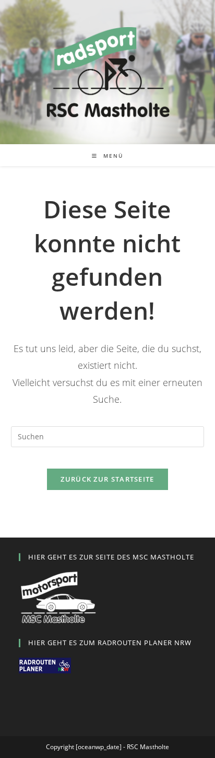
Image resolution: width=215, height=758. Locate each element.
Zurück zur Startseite (107, 479)
